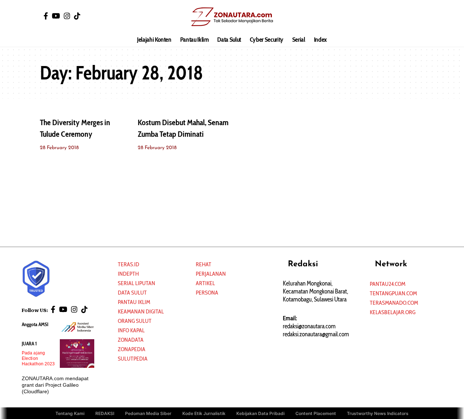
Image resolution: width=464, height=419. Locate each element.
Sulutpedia (133, 358)
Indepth (128, 273)
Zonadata (131, 339)
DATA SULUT (132, 292)
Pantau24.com (387, 283)
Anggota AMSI (35, 324)
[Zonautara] (232, 16)
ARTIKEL (205, 283)
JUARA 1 (29, 343)
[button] (418, 16)
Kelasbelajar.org (392, 312)
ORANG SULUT (135, 320)
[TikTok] (77, 16)
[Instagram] (67, 16)
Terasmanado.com (394, 302)
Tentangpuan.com (393, 293)
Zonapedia (131, 349)
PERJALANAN (211, 273)
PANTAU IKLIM (134, 302)
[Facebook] (46, 16)
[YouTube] (56, 16)
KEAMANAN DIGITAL (141, 311)
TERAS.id (128, 264)
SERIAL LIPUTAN (136, 283)
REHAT (203, 264)
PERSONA (207, 292)
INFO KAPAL (131, 330)
